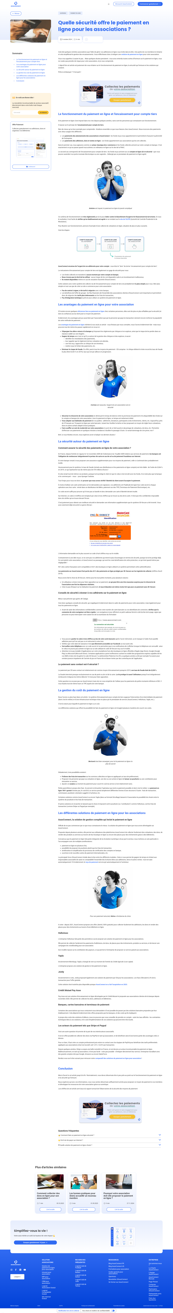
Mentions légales (14, 1305)
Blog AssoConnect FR (116, 1263)
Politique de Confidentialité (88, 1305)
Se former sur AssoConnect (118, 1282)
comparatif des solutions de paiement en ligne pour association (118, 1058)
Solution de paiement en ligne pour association (48, 1267)
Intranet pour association (46, 1273)
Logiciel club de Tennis (80, 1285)
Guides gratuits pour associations (116, 1273)
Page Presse (153, 1282)
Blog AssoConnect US (116, 1266)
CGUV (38, 1305)
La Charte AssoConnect (153, 1269)
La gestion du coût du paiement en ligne (30, 73)
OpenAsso (112, 1276)
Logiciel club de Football (80, 1267)
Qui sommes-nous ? (155, 1264)
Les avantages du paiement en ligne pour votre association (31, 66)
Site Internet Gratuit (46, 1297)
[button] (109, 4)
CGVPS (61, 1305)
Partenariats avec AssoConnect (155, 1294)
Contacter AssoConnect (153, 1285)
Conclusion (20, 81)
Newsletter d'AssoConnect (118, 1279)
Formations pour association (119, 1269)
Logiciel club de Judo (80, 1280)
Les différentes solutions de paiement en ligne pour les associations (31, 77)
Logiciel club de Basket (80, 1271)
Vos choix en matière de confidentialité (96, 1311)
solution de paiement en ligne (132, 54)
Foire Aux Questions (152, 1299)
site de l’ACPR (125, 219)
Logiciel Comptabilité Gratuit (46, 1292)
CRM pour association (46, 1282)
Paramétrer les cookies (119, 1305)
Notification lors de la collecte (68, 1311)
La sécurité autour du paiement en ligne (30, 70)
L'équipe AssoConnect (153, 1273)
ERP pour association (46, 1277)
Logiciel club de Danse (80, 1276)
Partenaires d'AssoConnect (154, 1290)
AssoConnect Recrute (153, 1278)
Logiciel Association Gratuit (49, 1287)
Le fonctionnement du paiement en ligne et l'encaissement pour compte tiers (31, 60)
